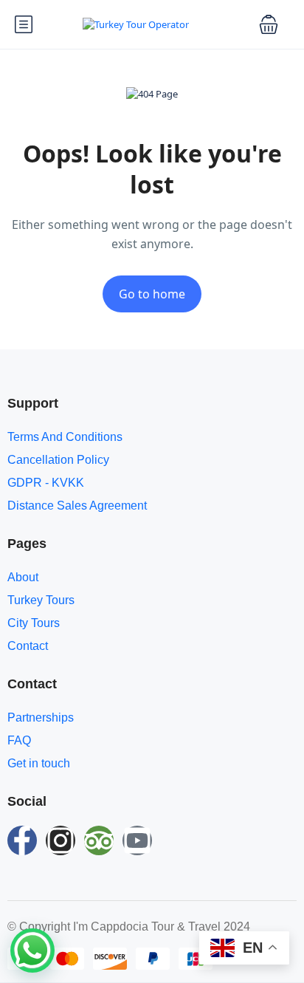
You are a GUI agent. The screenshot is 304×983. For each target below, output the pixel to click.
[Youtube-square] (137, 840)
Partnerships (40, 717)
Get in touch (38, 763)
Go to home (152, 294)
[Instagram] (60, 840)
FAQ (19, 740)
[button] (268, 24)
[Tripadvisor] (99, 840)
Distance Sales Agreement (77, 505)
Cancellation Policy (58, 459)
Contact (27, 646)
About (22, 577)
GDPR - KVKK (45, 482)
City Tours (33, 623)
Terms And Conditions (64, 437)
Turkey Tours (41, 600)
